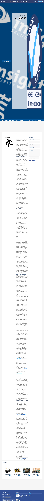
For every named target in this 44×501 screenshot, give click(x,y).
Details (10, 475)
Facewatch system (19, 358)
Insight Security (22, 15)
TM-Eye (17, 345)
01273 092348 (22, 17)
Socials (21, 120)
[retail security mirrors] (19, 373)
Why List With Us (14, 1)
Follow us (30, 495)
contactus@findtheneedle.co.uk (7, 497)
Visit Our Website (37, 120)
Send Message (32, 160)
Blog (23, 1)
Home (10, 1)
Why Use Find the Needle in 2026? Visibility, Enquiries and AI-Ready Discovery (23, 495)
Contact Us (26, 1)
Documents (17, 120)
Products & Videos (8, 120)
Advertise (18, 1)
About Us (21, 1)
